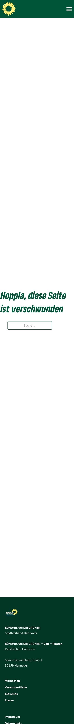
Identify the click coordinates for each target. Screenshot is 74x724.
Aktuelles (11, 694)
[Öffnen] (69, 9)
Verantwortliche (16, 687)
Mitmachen (12, 681)
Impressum (12, 717)
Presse (9, 700)
